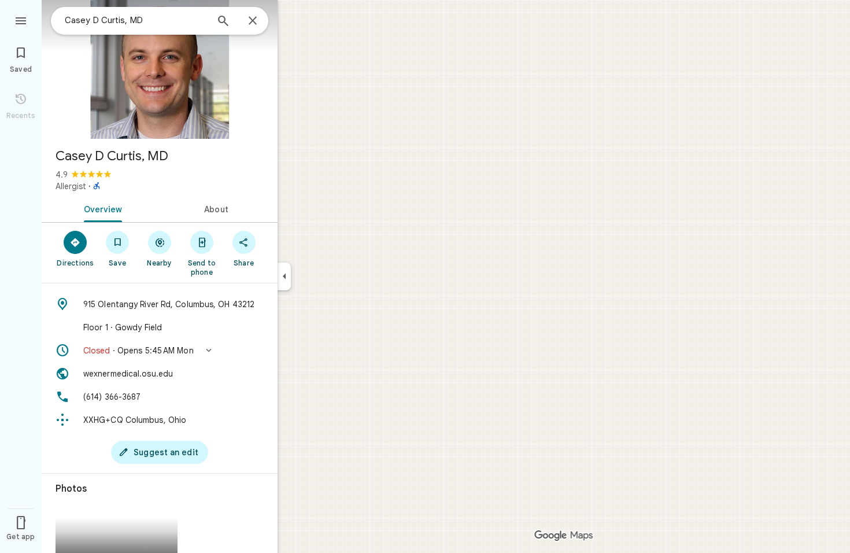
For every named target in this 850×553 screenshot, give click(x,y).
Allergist (71, 186)
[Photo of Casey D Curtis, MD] (160, 69)
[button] (160, 350)
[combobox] (136, 20)
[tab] (100, 208)
